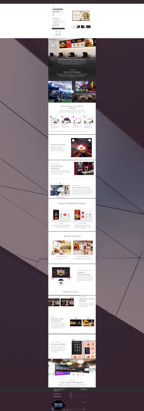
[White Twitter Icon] (67, 409)
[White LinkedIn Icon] (64, 409)
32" (53, 25)
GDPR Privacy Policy (57, 396)
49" (55, 25)
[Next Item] (90, 16)
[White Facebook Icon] (66, 409)
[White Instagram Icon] (63, 409)
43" (54, 25)
